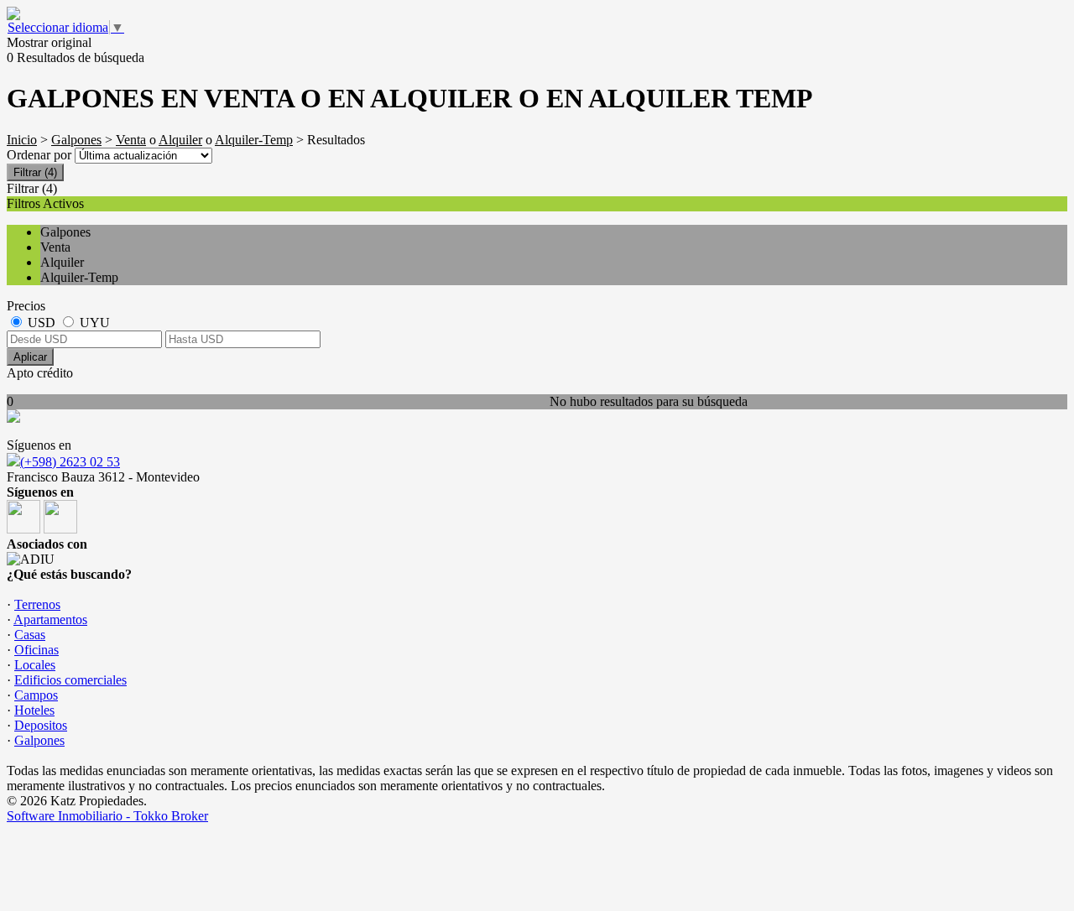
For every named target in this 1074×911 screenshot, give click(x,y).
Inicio (22, 140)
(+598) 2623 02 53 (70, 462)
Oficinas (36, 650)
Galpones (76, 140)
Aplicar (30, 357)
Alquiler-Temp (254, 140)
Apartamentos (50, 619)
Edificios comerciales (70, 680)
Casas (29, 634)
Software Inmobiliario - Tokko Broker (107, 816)
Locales (34, 665)
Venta (131, 140)
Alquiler (180, 140)
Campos (36, 695)
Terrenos (37, 604)
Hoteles (34, 710)
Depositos (40, 725)
